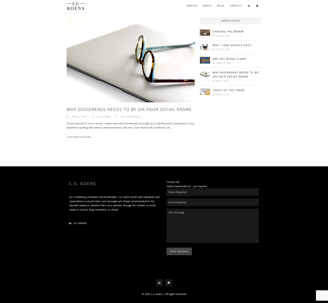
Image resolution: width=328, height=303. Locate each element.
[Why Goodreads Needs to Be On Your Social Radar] (131, 59)
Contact (236, 5)
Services (191, 5)
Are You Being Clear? (230, 58)
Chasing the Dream (228, 31)
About (207, 5)
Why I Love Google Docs (232, 45)
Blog (220, 5)
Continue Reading (79, 137)
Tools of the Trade (229, 90)
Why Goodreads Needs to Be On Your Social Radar (129, 109)
